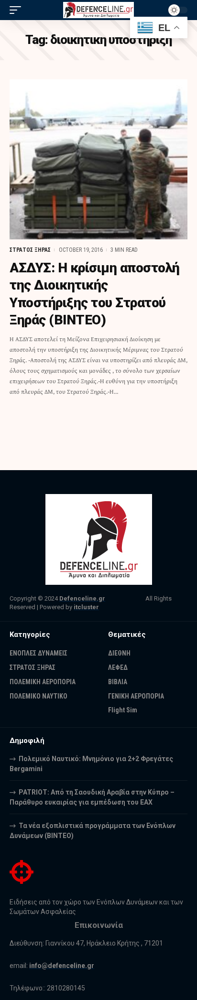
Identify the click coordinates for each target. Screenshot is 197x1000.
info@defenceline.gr (61, 965)
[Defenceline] (98, 10)
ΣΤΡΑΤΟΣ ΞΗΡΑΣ (30, 250)
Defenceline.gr (82, 598)
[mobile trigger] (18, 10)
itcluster (86, 607)
